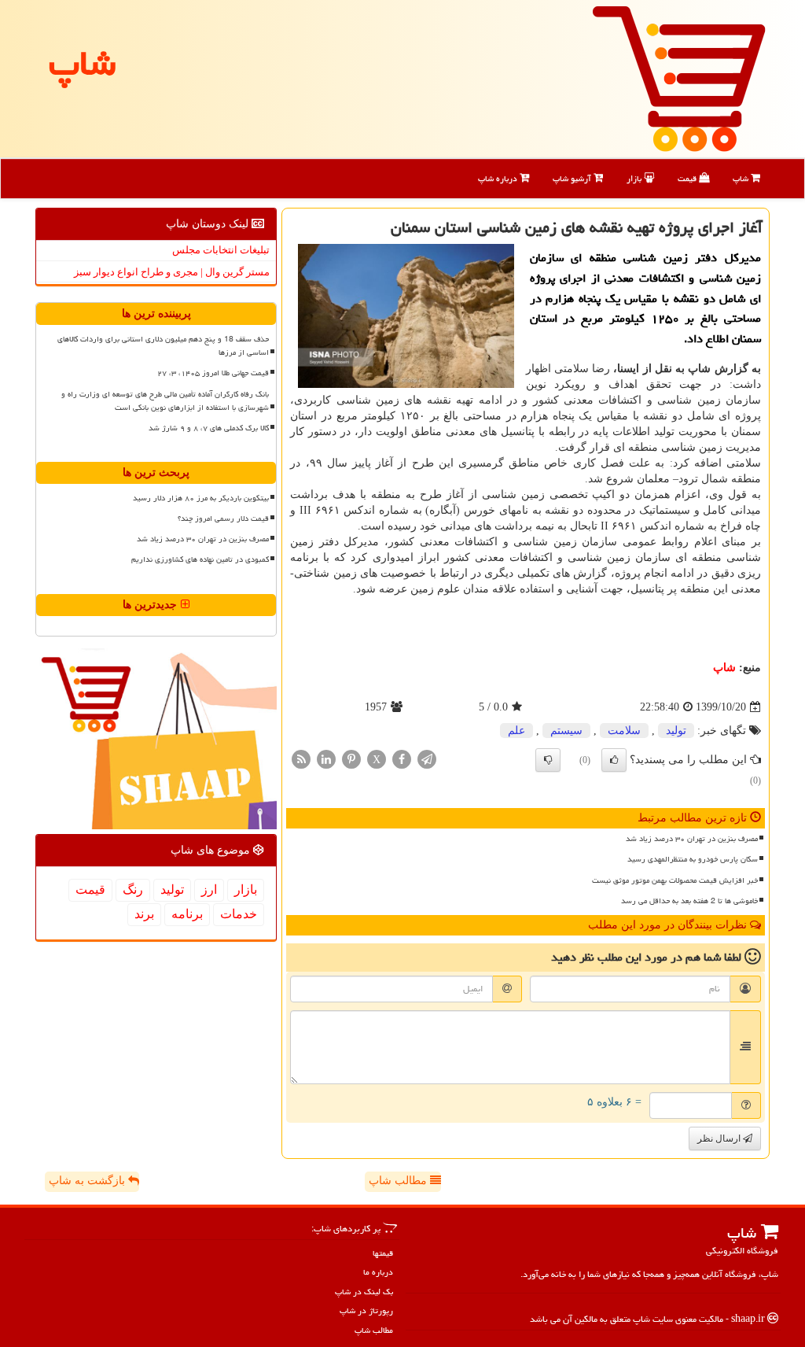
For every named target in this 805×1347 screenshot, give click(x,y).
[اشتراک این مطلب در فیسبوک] (402, 759)
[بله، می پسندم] (614, 760)
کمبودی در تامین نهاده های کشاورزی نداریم (200, 559)
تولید (676, 730)
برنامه (187, 914)
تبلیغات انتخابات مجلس (221, 250)
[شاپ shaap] (679, 77)
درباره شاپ (499, 178)
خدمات (238, 914)
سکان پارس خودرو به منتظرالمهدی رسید (692, 859)
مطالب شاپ (399, 1180)
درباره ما (378, 1272)
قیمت (688, 178)
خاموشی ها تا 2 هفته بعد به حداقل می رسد (689, 901)
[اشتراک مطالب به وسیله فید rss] (301, 759)
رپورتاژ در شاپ (366, 1310)
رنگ (133, 889)
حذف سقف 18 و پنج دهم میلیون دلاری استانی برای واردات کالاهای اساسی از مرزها (163, 345)
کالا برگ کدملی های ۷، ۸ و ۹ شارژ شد (209, 428)
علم (516, 730)
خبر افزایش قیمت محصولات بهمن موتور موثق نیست (675, 880)
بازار (635, 178)
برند (144, 914)
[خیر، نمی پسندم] (548, 760)
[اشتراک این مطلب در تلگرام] (427, 759)
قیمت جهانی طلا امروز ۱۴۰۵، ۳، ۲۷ (213, 373)
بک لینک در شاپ (364, 1291)
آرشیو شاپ (573, 178)
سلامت (624, 730)
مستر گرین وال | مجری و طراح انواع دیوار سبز (172, 272)
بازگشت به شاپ (88, 1180)
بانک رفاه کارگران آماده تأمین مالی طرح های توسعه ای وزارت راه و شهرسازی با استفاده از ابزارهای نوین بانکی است (165, 400)
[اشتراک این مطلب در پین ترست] (351, 759)
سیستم (566, 730)
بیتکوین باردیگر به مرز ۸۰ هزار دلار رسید (201, 498)
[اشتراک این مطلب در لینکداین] (326, 759)
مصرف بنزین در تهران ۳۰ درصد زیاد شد (692, 839)
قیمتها (383, 1253)
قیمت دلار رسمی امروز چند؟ (223, 518)
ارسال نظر (720, 1138)
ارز (209, 889)
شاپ (742, 178)
